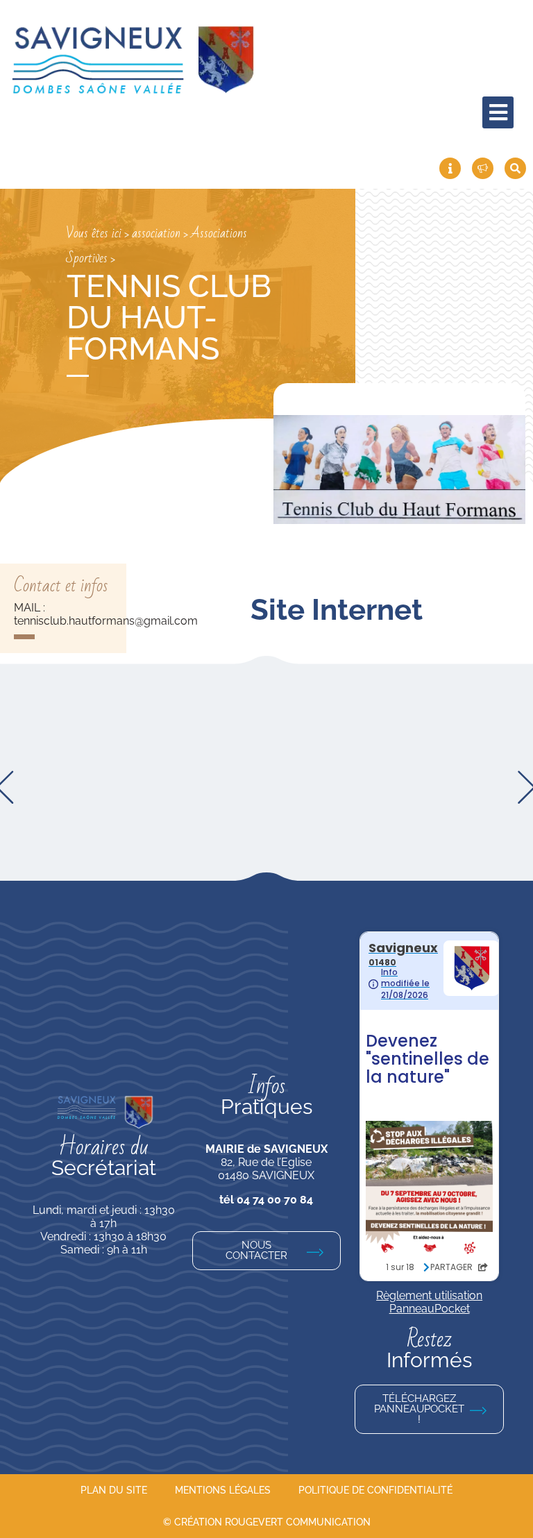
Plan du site (114, 1490)
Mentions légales (223, 1490)
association (156, 233)
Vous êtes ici (93, 233)
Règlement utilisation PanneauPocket (429, 1302)
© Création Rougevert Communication (267, 1522)
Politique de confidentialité (375, 1490)
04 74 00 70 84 (275, 1199)
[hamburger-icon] (498, 112)
